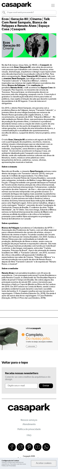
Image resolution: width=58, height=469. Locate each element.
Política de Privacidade (9, 465)
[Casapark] (17, 8)
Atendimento (29, 424)
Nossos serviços (29, 420)
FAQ (29, 435)
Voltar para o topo (15, 363)
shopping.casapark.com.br (31, 94)
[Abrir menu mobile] (53, 5)
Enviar (46, 386)
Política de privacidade (29, 429)
